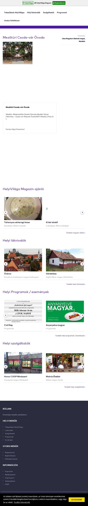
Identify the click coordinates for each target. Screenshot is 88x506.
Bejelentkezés (59, 3)
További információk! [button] (22, 502)
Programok (62, 12)
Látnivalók (9, 430)
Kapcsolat (9, 471)
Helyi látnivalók (33, 12)
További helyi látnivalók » (75, 284)
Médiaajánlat (10, 474)
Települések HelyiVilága (14, 12)
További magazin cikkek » (75, 233)
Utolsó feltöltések (11, 20)
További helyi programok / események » (70, 335)
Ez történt (9, 440)
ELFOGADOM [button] (77, 500)
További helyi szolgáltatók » (74, 387)
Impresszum (9, 478)
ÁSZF (7, 484)
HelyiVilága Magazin (43, 3)
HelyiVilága (28, 3)
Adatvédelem (10, 481)
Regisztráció (10, 452)
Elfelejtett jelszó (11, 459)
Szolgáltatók (48, 12)
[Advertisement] (72, 58)
